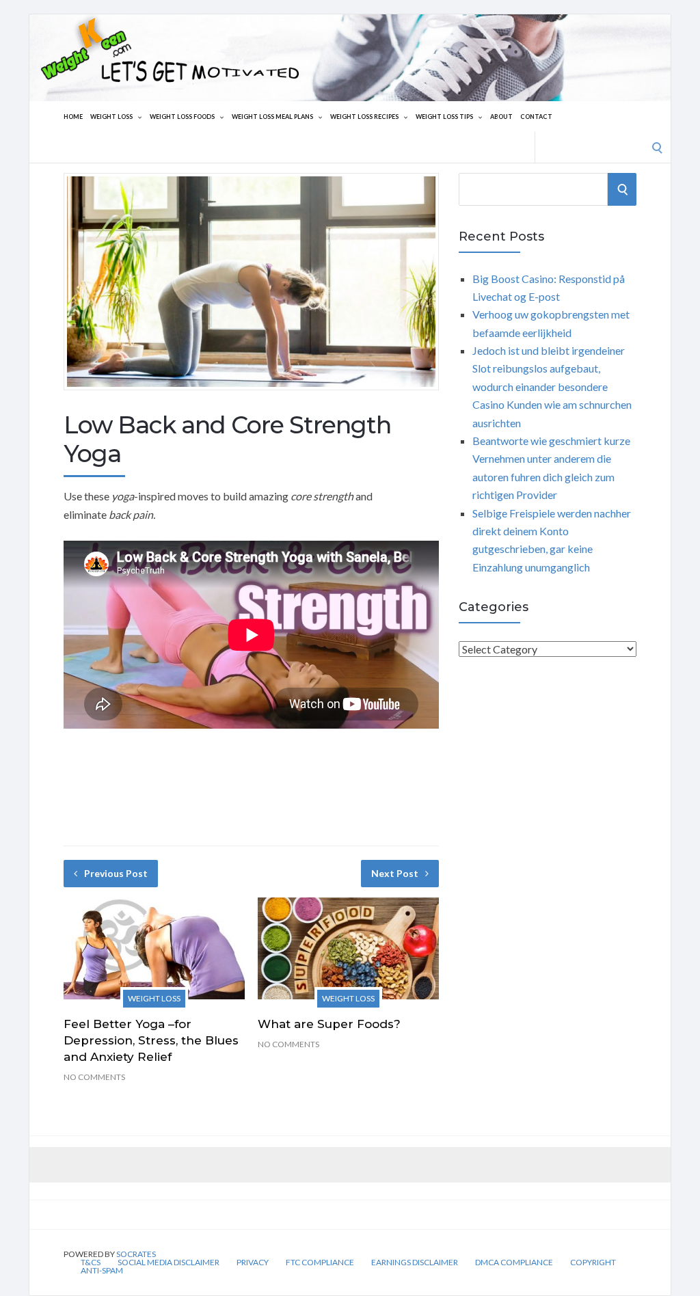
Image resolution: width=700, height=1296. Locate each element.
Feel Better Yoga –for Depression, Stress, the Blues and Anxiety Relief (151, 1040)
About (501, 116)
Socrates (136, 1254)
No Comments (94, 1077)
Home (73, 116)
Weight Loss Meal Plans (272, 116)
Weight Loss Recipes (364, 116)
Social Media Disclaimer (168, 1262)
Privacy (253, 1262)
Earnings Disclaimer (414, 1262)
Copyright (593, 1262)
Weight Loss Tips (444, 116)
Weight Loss (111, 116)
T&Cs (90, 1262)
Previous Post (116, 873)
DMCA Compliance (514, 1262)
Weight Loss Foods (182, 116)
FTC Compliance (320, 1262)
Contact (536, 116)
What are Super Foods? (329, 1024)
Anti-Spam (102, 1271)
